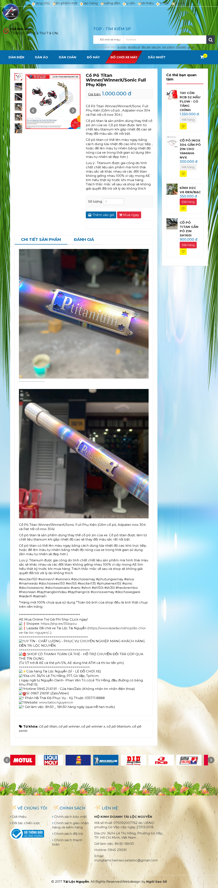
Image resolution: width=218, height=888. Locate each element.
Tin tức (163, 3)
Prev (33, 110)
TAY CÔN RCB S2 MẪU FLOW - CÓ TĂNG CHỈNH (190, 101)
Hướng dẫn (111, 3)
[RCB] (161, 760)
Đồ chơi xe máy (123, 57)
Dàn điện (16, 57)
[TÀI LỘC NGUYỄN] (10, 12)
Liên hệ (179, 3)
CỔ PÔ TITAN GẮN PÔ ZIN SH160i (189, 228)
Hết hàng (188, 119)
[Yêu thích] (183, 126)
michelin (181, 47)
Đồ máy (93, 57)
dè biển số (134, 47)
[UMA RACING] (188, 760)
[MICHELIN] (105, 760)
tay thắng (168, 47)
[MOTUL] (22, 760)
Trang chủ (41, 3)
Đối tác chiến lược (25, 823)
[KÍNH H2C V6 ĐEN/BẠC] (172, 189)
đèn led (146, 47)
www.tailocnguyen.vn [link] (56, 702)
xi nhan (122, 47)
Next (72, 110)
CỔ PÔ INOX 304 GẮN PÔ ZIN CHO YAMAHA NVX (190, 148)
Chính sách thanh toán (67, 842)
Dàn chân (67, 57)
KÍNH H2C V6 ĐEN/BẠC (190, 190)
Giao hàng (90, 3)
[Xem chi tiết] (202, 57)
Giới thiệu (146, 3)
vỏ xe (191, 47)
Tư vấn (129, 3)
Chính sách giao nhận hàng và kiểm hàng (70, 825)
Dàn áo (41, 57)
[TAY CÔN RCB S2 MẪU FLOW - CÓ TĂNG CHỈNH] (172, 94)
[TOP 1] (78, 760)
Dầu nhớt (157, 57)
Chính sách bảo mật (70, 817)
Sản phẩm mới (65, 3)
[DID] (133, 760)
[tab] (41, 240)
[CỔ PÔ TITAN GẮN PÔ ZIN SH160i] (172, 224)
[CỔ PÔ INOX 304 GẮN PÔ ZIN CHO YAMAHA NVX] (172, 141)
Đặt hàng (188, 201)
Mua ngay (130, 215)
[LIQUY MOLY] (50, 760)
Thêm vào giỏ (103, 215)
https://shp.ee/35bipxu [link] (59, 624)
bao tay (156, 47)
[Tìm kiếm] (210, 39)
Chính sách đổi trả (68, 834)
